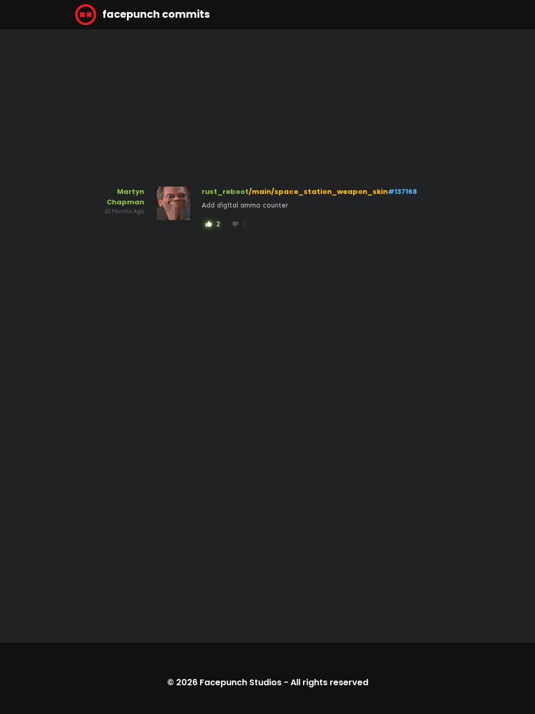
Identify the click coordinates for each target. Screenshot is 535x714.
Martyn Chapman (125, 197)
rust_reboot (225, 192)
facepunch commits (155, 14)
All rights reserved (329, 682)
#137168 (402, 192)
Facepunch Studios (241, 682)
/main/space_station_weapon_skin (318, 192)
